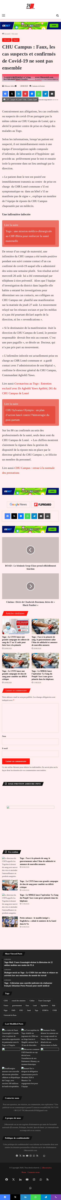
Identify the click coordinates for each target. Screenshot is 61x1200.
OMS (13, 1010)
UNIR (54, 1010)
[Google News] (18, 504)
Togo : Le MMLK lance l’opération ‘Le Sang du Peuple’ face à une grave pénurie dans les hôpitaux (39, 898)
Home (24, 1172)
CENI (6, 1001)
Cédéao (32, 1001)
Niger (6, 1010)
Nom (4, 736)
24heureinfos (47, 1168)
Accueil (7, 34)
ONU (21, 1010)
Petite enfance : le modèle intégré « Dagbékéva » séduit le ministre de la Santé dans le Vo (38, 921)
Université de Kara (10, 1015)
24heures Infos (9, 86)
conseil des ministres (19, 1001)
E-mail (5, 748)
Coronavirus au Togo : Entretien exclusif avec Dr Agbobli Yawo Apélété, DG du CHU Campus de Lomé (29, 388)
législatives (44, 1006)
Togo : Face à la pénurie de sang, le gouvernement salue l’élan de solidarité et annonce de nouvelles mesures (37, 861)
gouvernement (17, 1006)
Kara (27, 1006)
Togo (36, 1010)
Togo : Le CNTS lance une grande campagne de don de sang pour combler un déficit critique (39, 884)
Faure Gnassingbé (44, 1001)
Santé (16, 40)
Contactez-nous (34, 1172)
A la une (14, 34)
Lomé (35, 1006)
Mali (53, 1006)
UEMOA (45, 1010)
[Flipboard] (42, 504)
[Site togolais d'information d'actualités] (30, 6)
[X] (20, 1155)
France (6, 1006)
